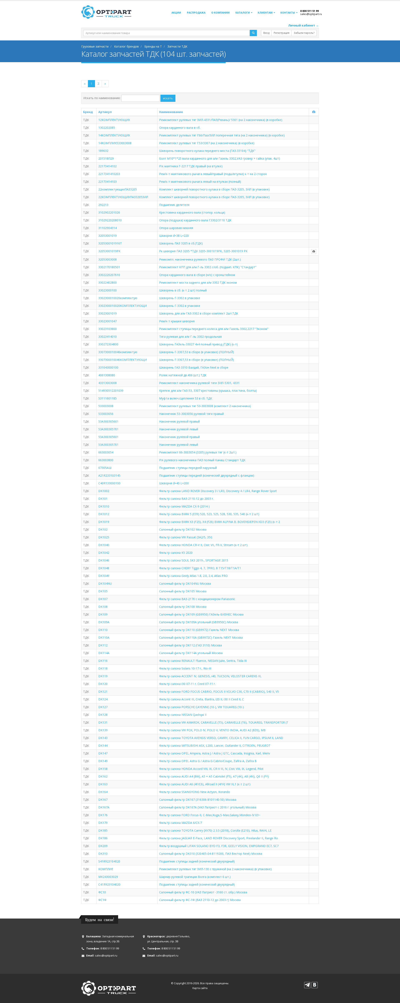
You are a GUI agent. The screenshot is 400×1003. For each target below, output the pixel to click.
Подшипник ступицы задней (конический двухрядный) (197, 861)
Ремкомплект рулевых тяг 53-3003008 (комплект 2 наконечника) (205, 406)
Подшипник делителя (174, 205)
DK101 (103, 499)
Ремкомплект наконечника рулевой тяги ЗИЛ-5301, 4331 (199, 383)
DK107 (103, 599)
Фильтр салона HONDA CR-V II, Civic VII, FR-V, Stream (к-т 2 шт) (203, 545)
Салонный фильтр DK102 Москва (182, 529)
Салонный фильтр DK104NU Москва (185, 583)
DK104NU (105, 583)
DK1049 (103, 576)
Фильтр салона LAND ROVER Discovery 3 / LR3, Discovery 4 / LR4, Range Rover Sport (218, 491)
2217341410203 (109, 174)
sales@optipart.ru (311, 14)
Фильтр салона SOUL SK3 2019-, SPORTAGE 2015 (193, 560)
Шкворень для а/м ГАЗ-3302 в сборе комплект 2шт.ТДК (198, 313)
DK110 (103, 630)
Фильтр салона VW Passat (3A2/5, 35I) (185, 537)
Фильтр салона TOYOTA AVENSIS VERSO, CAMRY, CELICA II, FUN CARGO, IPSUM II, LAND (221, 738)
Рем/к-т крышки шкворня (177, 321)
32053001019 (107, 236)
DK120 (103, 684)
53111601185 (107, 398)
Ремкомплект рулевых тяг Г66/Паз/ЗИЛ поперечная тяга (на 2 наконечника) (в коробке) (222, 135)
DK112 (103, 645)
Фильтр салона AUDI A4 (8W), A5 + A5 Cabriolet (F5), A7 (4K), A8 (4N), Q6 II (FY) (214, 776)
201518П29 (106, 158)
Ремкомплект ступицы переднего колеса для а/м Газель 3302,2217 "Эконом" (213, 329)
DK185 (103, 830)
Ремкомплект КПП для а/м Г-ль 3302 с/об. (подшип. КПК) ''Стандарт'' (207, 267)
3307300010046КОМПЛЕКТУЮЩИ (122, 360)
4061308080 (106, 375)
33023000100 (107, 290)
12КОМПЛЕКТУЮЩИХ (114, 120)
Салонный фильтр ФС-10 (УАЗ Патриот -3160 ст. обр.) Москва (203, 892)
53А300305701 (108, 445)
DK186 (103, 838)
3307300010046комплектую (117, 352)
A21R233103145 (109, 475)
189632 (103, 151)
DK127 (103, 707)
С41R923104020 (109, 884)
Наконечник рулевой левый (178, 429)
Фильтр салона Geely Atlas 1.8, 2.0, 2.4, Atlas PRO (193, 576)
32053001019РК (109, 251)
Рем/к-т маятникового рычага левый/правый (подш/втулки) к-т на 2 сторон (213, 174)
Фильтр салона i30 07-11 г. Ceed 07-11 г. (187, 684)
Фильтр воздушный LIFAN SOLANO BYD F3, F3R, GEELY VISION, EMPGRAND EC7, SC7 (219, 846)
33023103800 (107, 329)
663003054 (105, 452)
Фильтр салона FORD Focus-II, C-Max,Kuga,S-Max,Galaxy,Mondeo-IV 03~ (209, 815)
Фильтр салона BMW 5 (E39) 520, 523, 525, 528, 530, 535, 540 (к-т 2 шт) (209, 514)
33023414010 (107, 337)
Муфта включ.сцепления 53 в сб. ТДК (185, 398)
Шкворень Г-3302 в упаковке (179, 298)
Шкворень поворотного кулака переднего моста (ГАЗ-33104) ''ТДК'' (207, 151)
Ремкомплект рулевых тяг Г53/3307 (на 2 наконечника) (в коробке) (206, 143)
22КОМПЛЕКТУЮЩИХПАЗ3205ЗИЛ (123, 197)
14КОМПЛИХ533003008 (114, 143)
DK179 (103, 823)
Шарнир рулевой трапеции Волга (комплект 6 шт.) (195, 877)
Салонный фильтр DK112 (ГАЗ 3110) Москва (190, 645)
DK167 (103, 800)
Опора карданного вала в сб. (179, 128)
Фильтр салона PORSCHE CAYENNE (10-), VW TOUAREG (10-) (201, 707)
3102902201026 (109, 212)
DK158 (103, 769)
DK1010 (103, 506)
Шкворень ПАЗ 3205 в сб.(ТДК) (181, 243)
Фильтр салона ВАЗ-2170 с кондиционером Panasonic (197, 599)
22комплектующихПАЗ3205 (117, 189)
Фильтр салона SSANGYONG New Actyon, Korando (194, 792)
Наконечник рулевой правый (179, 421)
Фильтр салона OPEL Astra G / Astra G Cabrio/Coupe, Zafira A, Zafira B (208, 761)
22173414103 (107, 182)
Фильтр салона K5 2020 (175, 553)
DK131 (103, 722)
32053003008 (107, 259)
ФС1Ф (102, 900)
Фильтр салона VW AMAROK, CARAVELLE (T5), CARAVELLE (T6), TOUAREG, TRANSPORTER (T (223, 722)
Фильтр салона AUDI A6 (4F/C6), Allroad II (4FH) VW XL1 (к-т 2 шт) (204, 784)
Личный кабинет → (303, 25)
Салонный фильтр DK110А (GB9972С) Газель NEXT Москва (201, 637)
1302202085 (106, 128)
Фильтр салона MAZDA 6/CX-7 (180, 823)
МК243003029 (108, 877)
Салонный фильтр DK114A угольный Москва (190, 653)
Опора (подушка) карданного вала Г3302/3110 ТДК (195, 220)
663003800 (105, 460)
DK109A (103, 622)
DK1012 (103, 514)
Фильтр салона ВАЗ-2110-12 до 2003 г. (186, 499)
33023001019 (107, 313)
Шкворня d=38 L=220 (174, 236)
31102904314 (107, 228)
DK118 (103, 668)
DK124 (103, 699)
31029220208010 (110, 220)
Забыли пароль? (304, 33)
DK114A (103, 653)
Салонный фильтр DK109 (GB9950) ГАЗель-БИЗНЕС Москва (201, 614)
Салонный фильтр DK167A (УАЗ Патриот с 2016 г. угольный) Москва (207, 807)
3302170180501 (109, 267)
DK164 (103, 792)
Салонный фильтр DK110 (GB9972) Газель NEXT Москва (199, 630)
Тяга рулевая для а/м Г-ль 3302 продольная (190, 337)
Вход (266, 33)
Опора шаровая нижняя (176, 228)
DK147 (103, 753)
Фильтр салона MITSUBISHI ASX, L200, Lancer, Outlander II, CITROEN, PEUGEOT (214, 746)
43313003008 (107, 383)
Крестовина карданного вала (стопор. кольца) (192, 212)
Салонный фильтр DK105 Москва (182, 591)
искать (168, 98)
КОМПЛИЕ (105, 869)
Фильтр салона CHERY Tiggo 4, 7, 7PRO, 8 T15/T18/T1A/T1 (200, 568)
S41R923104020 (109, 861)
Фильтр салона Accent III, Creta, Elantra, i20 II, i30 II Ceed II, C (201, 699)
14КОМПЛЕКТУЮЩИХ (114, 135)
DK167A (103, 807)
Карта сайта (200, 988)
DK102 (103, 529)
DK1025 (103, 537)
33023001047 (107, 321)
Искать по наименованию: (102, 98)
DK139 (103, 730)
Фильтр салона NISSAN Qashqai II (182, 715)
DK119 (103, 676)
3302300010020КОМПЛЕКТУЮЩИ (122, 306)
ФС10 (102, 892)
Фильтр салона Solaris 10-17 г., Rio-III (185, 668)
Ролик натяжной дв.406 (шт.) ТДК (182, 375)
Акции (176, 12)
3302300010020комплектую (117, 298)
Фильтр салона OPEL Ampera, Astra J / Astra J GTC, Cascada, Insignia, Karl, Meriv (214, 753)
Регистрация (281, 33)
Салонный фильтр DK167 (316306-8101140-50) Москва (197, 800)
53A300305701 (108, 429)
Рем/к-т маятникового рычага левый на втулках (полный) (200, 182)
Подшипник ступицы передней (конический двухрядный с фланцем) (206, 475)
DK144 (103, 746)
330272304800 (108, 344)
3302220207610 (109, 275)
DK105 (103, 591)
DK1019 (103, 522)
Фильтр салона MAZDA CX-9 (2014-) (184, 506)
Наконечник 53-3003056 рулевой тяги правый (191, 414)
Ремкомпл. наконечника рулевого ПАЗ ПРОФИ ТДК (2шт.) (200, 259)
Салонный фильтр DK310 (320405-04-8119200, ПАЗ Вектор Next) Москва (210, 854)
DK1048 (103, 568)
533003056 (105, 414)
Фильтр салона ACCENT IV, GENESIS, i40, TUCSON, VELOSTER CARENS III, (210, 676)
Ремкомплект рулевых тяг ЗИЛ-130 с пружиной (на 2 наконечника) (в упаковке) (215, 869)
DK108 (103, 607)
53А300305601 (108, 437)
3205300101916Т (110, 243)
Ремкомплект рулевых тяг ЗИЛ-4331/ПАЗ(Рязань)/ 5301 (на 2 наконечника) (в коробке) (220, 120)
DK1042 (103, 553)
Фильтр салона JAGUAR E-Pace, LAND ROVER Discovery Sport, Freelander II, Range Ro (218, 838)
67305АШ (104, 468)
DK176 (103, 815)
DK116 (103, 661)
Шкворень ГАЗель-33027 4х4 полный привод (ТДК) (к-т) (198, 344)
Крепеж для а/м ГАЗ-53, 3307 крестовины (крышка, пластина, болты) (208, 391)
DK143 (103, 738)
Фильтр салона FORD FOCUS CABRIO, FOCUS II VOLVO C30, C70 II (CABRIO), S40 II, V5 (219, 691)
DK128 (103, 715)
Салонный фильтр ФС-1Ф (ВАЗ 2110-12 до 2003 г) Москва (200, 900)
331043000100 (108, 367)
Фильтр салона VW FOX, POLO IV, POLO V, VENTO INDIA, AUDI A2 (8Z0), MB (212, 730)
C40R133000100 (109, 483)
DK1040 (103, 545)
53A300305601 (108, 421)
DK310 (103, 854)
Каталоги (242, 12)
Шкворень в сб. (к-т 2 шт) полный (183, 290)
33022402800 (107, 282)
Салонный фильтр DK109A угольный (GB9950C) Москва (198, 622)
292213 (103, 205)
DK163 (103, 784)
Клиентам (265, 12)
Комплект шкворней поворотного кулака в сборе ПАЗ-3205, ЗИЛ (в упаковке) (214, 189)
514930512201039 (110, 391)
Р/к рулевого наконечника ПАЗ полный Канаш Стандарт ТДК (202, 460)
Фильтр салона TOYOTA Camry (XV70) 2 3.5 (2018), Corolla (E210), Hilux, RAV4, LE (215, 830)
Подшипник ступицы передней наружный (188, 468)
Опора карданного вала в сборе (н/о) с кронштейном (197, 275)
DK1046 (103, 560)
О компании (220, 12)
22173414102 (107, 166)
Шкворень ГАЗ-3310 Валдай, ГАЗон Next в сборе (193, 367)
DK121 (103, 691)
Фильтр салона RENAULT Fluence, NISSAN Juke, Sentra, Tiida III (203, 661)
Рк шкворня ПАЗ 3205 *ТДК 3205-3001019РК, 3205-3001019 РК (203, 251)
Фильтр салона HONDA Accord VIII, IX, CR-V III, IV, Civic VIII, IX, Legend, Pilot (211, 769)
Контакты (287, 12)
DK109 (103, 614)
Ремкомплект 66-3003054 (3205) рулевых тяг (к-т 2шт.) (197, 452)
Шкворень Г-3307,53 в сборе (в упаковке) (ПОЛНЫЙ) (196, 352)
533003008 (105, 406)
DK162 (103, 776)
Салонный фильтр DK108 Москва (182, 607)
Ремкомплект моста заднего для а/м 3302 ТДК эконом (198, 282)
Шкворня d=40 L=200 (174, 483)
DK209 (103, 846)
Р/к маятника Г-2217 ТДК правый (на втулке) (190, 166)
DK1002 (103, 491)
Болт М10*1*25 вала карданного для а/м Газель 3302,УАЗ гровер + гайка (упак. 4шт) (219, 158)
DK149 (103, 761)
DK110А (103, 637)
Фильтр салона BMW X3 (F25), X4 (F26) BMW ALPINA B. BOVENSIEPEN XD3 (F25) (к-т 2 (219, 522)
